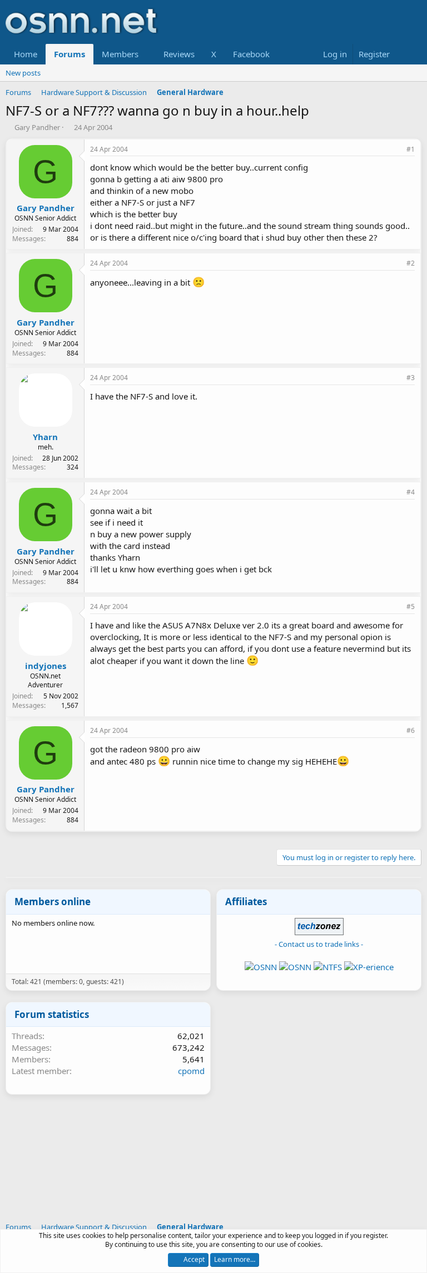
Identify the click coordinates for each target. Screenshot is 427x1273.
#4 (410, 492)
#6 (410, 730)
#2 (410, 263)
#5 (410, 606)
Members (120, 53)
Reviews (179, 53)
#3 (410, 377)
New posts (23, 73)
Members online (52, 901)
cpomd (191, 1070)
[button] (147, 54)
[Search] (410, 54)
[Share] (395, 149)
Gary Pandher (37, 127)
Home (25, 53)
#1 (410, 149)
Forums (69, 53)
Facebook (251, 53)
